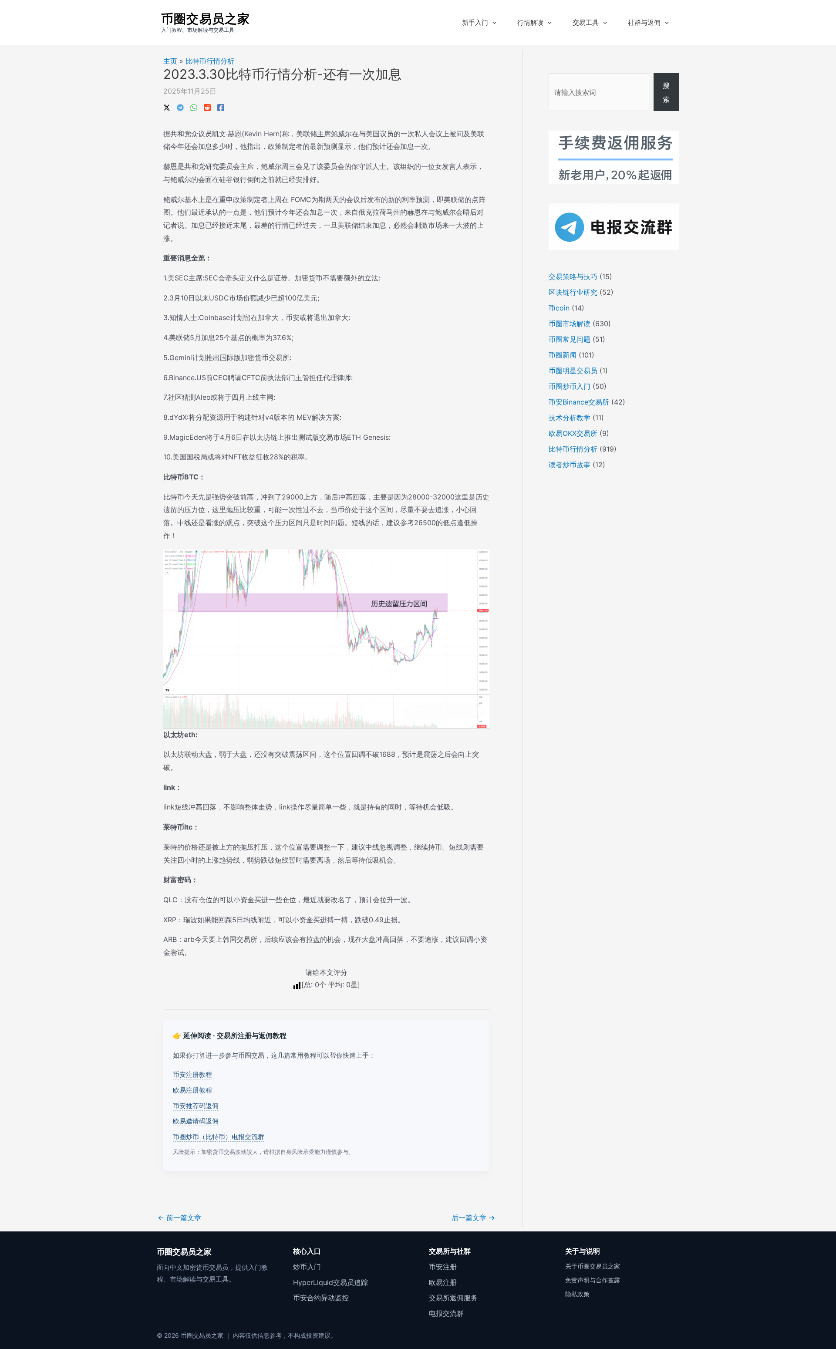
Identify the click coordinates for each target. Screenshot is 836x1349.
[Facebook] (220, 106)
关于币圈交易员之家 (592, 1266)
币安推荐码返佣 (196, 1106)
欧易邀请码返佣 (196, 1121)
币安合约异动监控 (321, 1297)
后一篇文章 (473, 1217)
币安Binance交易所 (579, 402)
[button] (492, 22)
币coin (559, 308)
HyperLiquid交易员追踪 (330, 1282)
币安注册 (443, 1266)
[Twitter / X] (166, 106)
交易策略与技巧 (573, 276)
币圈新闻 (562, 355)
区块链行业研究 (573, 292)
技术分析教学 (569, 417)
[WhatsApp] (193, 106)
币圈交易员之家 (205, 18)
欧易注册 (443, 1282)
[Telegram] (180, 106)
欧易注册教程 (192, 1090)
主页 (170, 61)
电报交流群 (446, 1313)
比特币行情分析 (209, 61)
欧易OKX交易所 (573, 433)
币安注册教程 (192, 1074)
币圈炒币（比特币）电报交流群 (218, 1137)
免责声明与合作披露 (592, 1280)
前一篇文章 (179, 1217)
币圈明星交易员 (573, 370)
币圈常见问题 (569, 339)
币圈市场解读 (569, 323)
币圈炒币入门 (569, 386)
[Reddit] (207, 106)
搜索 (666, 92)
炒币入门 (307, 1266)
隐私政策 (577, 1294)
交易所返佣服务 (453, 1297)
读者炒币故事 (569, 464)
